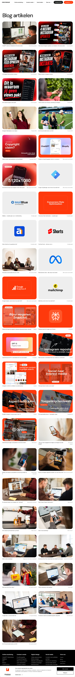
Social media (40, 2)
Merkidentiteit (35, 664)
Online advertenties (36, 657)
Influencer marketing (51, 661)
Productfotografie (21, 659)
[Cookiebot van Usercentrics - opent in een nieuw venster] (7, 675)
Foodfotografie (21, 657)
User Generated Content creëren (21, 663)
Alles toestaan (65, 668)
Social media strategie (51, 664)
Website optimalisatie (37, 661)
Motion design (35, 659)
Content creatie (29, 2)
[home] (6, 2)
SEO (3, 661)
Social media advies (51, 662)
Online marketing (18, 2)
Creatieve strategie (36, 662)
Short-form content (22, 661)
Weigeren (65, 672)
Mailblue (4, 659)
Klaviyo (4, 662)
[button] (19, 2)
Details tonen (18, 674)
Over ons (48, 2)
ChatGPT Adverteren (8, 657)
